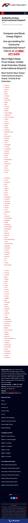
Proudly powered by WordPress (9, 504)
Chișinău (6, 313)
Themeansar (14, 505)
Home (3, 22)
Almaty (6, 296)
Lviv (5, 261)
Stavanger (7, 145)
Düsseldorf (7, 197)
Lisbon (6, 155)
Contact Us (4, 407)
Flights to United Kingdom (8, 439)
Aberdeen (7, 351)
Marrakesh (7, 319)
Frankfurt (7, 199)
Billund (6, 111)
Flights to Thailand (6, 446)
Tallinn (6, 119)
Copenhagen (8, 113)
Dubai (6, 349)
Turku (6, 180)
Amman (6, 294)
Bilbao (6, 328)
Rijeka (6, 102)
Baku (5, 92)
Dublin (6, 222)
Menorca (7, 336)
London (6, 355)
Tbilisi (6, 191)
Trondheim (7, 149)
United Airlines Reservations (9, 482)
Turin (5, 287)
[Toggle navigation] (25, 13)
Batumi (6, 188)
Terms (3, 414)
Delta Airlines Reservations (9, 465)
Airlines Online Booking (7, 417)
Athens (6, 207)
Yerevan (6, 85)
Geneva (6, 170)
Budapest (7, 220)
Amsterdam (8, 321)
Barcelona (7, 326)
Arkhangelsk (8, 227)
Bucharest (7, 224)
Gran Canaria (8, 330)
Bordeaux (7, 182)
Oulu (5, 134)
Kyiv (5, 258)
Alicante (6, 323)
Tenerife (6, 340)
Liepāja (6, 298)
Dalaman (7, 252)
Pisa (5, 283)
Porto (6, 157)
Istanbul (6, 254)
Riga (5, 300)
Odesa (6, 263)
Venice (6, 290)
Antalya (6, 250)
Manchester (8, 265)
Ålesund (6, 138)
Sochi (6, 241)
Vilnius (6, 311)
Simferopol (7, 345)
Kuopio (6, 128)
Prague (6, 109)
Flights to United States (8, 436)
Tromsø (6, 147)
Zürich (6, 172)
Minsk (6, 94)
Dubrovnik (7, 100)
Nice (5, 184)
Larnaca (6, 106)
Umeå (6, 166)
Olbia (6, 281)
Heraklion (7, 212)
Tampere (7, 178)
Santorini (7, 216)
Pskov (6, 237)
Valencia (7, 343)
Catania (6, 275)
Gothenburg (8, 159)
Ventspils (7, 302)
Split (5, 104)
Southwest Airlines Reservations (10, 468)
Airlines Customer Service (8, 421)
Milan (6, 277)
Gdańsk (6, 151)
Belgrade (7, 246)
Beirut (6, 304)
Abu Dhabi (7, 347)
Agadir (6, 317)
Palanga (6, 309)
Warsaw (6, 153)
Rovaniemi (7, 136)
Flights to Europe (6, 456)
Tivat (5, 315)
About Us (3, 404)
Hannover (7, 203)
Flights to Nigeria (6, 453)
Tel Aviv (6, 270)
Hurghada (7, 115)
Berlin (6, 193)
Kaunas (6, 306)
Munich (6, 205)
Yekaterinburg (8, 244)
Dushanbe (7, 248)
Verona (6, 292)
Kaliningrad (7, 229)
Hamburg (7, 201)
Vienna (6, 89)
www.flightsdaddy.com (13, 391)
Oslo (5, 142)
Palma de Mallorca (9, 338)
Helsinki (6, 123)
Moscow (6, 233)
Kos (5, 214)
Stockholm (7, 164)
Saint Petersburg (9, 239)
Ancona (6, 273)
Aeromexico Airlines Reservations (11, 471)
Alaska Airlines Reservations (9, 478)
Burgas (6, 98)
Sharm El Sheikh (9, 117)
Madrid (6, 332)
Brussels (6, 96)
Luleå (5, 162)
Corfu (6, 210)
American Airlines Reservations (10, 475)
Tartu (6, 121)
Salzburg (7, 87)
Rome (6, 285)
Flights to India (5, 450)
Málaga (6, 334)
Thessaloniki (8, 218)
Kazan (6, 231)
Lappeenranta (8, 132)
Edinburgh (7, 353)
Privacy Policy (5, 411)
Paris (5, 186)
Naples (6, 279)
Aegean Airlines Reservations (9, 485)
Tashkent (7, 357)
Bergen (6, 140)
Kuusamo (7, 130)
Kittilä (6, 125)
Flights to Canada (6, 443)
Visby (6, 168)
